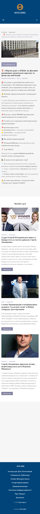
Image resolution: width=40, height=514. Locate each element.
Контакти (20, 498)
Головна (4, 32)
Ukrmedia (22, 509)
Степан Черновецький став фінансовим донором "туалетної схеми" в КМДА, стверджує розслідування (19, 306)
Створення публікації (20, 475)
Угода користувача (20, 483)
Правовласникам (20, 486)
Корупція (12, 32)
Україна (4, 235)
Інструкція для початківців (20, 471)
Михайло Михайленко (8, 78)
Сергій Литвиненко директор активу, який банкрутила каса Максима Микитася (18, 366)
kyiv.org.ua (22, 502)
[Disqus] (20, 432)
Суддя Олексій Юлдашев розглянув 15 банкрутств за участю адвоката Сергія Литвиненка (18, 239)
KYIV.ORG (20, 12)
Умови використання (20, 479)
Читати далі (7, 269)
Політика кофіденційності (20, 490)
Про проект (20, 494)
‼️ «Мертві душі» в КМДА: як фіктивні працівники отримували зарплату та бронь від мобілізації (19, 72)
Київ (18, 78)
